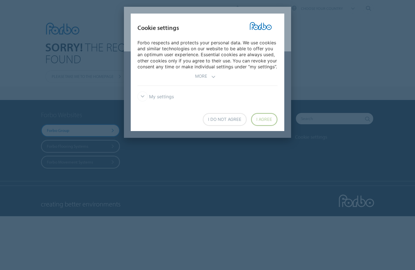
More (201, 76)
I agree (264, 119)
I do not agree (224, 119)
